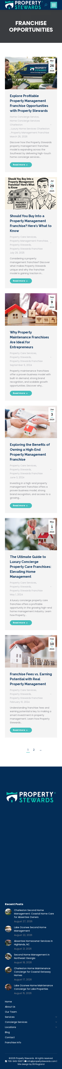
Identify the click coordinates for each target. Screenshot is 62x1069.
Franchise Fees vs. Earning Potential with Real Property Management (31, 679)
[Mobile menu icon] (53, 5)
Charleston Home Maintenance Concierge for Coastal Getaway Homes (32, 972)
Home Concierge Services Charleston (25, 122)
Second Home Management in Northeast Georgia (32, 956)
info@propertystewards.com (41, 1061)
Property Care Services (23, 237)
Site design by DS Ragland (31, 1064)
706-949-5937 (15, 1061)
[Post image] (8, 912)
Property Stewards (20, 244)
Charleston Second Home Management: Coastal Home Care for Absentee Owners (34, 914)
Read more (19, 164)
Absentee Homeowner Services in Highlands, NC (33, 942)
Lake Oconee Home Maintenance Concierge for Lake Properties (33, 987)
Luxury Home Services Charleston (30, 128)
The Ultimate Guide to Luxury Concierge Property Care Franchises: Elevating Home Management (30, 567)
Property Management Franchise (30, 132)
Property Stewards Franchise (26, 248)
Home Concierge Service (24, 116)
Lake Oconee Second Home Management (30, 929)
